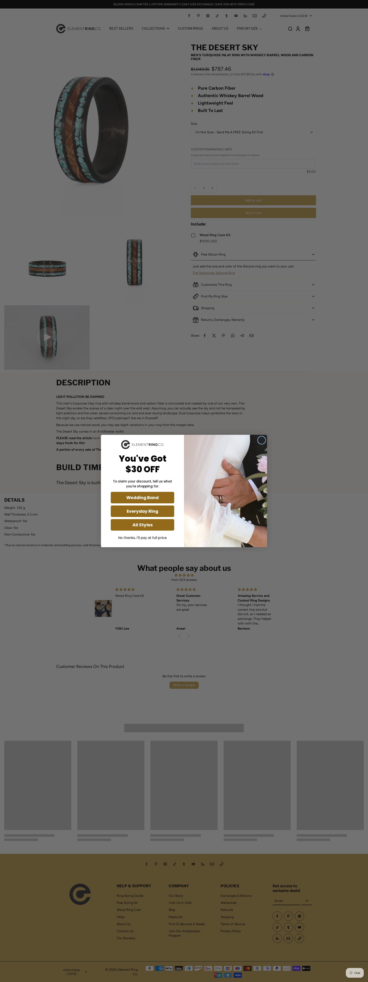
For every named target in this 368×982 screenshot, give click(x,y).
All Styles (142, 525)
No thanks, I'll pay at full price (142, 537)
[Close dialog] (261, 440)
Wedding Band (142, 498)
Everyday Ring (142, 511)
